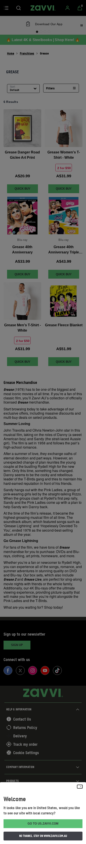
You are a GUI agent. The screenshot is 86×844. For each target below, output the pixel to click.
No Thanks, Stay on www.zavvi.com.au (43, 836)
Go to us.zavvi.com (43, 823)
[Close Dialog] (79, 786)
